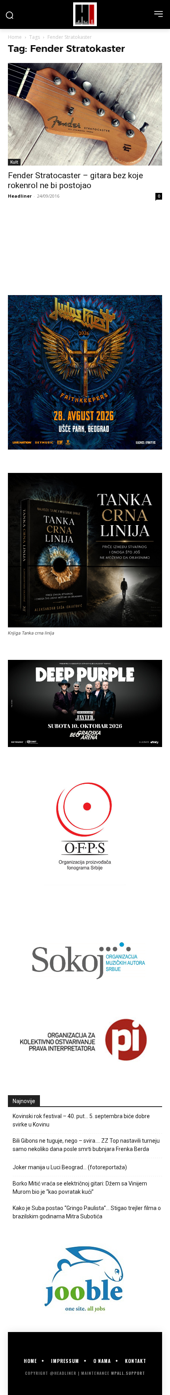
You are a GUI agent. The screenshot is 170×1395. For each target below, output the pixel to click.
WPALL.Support (128, 1373)
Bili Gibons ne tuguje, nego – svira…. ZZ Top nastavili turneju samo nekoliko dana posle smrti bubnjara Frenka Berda (86, 1145)
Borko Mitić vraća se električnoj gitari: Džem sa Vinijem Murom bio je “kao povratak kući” (80, 1187)
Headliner (20, 196)
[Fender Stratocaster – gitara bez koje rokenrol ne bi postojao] (85, 114)
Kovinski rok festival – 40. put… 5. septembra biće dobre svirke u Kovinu (81, 1120)
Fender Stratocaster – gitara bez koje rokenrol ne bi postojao (75, 180)
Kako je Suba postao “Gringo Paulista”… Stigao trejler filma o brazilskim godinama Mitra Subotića (87, 1212)
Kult (14, 162)
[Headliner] (85, 14)
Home (15, 37)
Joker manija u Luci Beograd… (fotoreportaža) (70, 1167)
